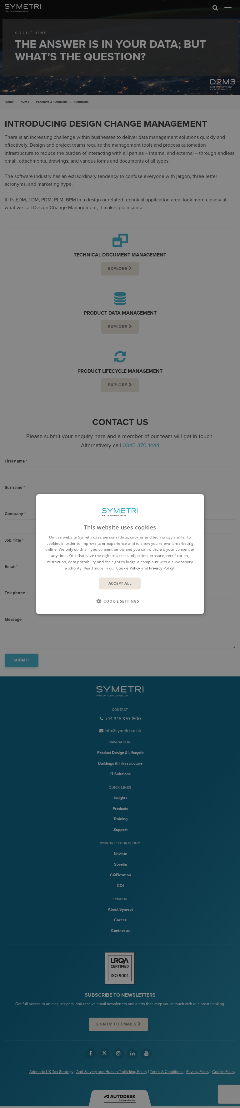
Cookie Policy (128, 568)
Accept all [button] (120, 583)
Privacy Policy (161, 568)
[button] (120, 601)
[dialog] (120, 554)
